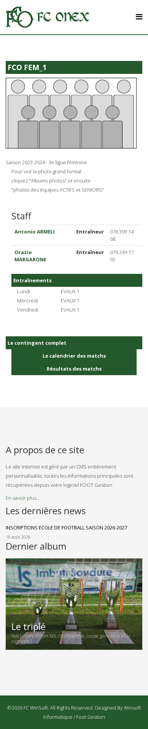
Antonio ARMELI (34, 231)
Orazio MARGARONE (30, 256)
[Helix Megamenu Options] (139, 16)
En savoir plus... (23, 497)
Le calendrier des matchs (74, 355)
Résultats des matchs (74, 368)
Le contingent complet (37, 342)
